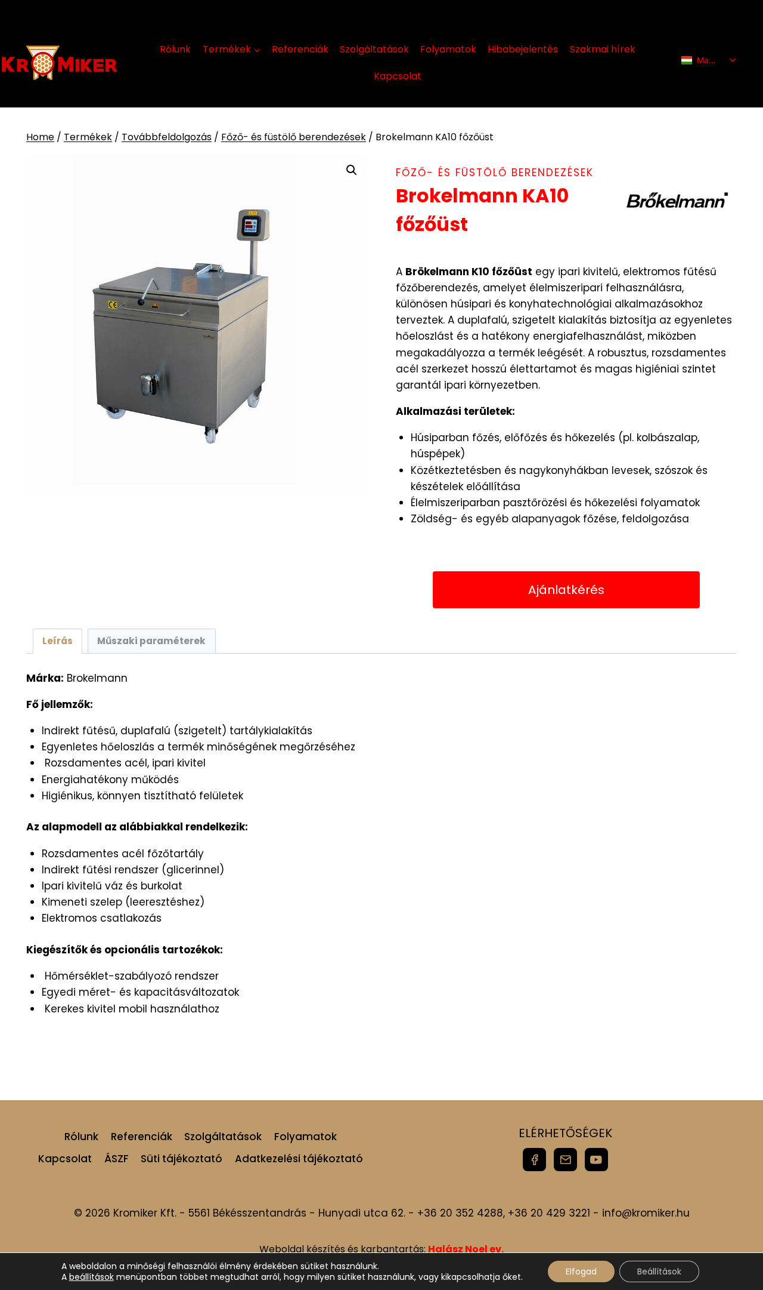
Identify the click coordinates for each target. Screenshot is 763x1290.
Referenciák (300, 49)
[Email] (565, 1159)
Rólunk (175, 49)
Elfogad (581, 1271)
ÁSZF (116, 1159)
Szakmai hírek (602, 49)
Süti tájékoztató (181, 1159)
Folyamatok (448, 49)
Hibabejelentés (523, 49)
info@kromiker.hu (646, 1213)
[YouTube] (596, 1159)
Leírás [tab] (57, 641)
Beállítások (659, 1271)
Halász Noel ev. (466, 1249)
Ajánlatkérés (566, 589)
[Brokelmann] (677, 200)
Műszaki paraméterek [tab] (151, 641)
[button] (351, 170)
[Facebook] (534, 1159)
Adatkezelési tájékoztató (299, 1159)
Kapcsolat (397, 76)
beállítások (91, 1276)
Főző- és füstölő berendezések (495, 172)
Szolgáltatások (374, 49)
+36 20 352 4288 (460, 1213)
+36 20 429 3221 (549, 1213)
